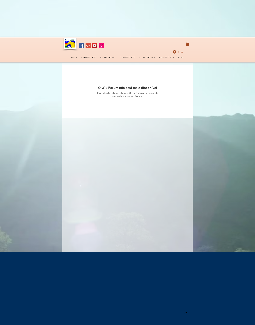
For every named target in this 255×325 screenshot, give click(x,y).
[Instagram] (101, 45)
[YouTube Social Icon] (94, 45)
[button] (187, 44)
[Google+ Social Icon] (88, 45)
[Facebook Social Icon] (81, 45)
